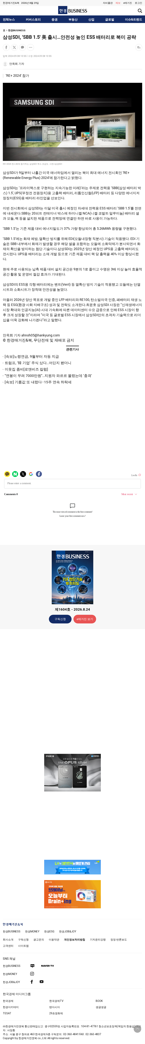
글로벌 (109, 19)
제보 (118, 3)
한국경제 (8, 1000)
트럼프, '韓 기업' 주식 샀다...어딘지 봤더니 (38, 363)
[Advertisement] (72, 691)
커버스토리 (33, 19)
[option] (72, 772)
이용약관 (54, 939)
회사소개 (8, 939)
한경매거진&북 (11, 3)
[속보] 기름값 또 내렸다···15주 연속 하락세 (38, 382)
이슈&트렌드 (133, 19)
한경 (11, 931)
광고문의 (38, 939)
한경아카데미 (11, 1007)
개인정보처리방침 (74, 939)
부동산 (73, 19)
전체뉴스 (9, 19)
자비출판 (108, 3)
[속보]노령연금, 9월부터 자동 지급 (32, 356)
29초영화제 (56, 1013)
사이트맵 (23, 945)
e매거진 (127, 3)
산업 (91, 19)
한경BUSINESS (16, 30)
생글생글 (101, 1007)
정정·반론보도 (118, 939)
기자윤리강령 (98, 939)
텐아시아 (54, 1007)
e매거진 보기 (85, 619)
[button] (138, 3)
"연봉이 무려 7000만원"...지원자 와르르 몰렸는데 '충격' (48, 376)
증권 (55, 19)
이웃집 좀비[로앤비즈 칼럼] (26, 369)
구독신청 (60, 619)
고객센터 (8, 945)
